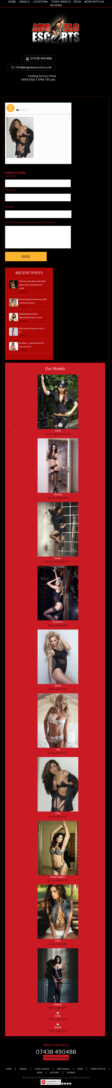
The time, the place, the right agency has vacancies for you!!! (32, 285)
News (39, 1072)
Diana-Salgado (57, 877)
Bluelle (57, 1027)
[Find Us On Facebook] (62, 1084)
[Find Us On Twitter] (65, 1084)
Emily (58, 1016)
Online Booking (56, 1057)
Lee (58, 749)
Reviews (56, 5)
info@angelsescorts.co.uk (33, 67)
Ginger (57, 558)
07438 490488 (41, 58)
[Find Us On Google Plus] (68, 1084)
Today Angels (42, 1069)
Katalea (58, 1004)
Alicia (58, 430)
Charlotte (58, 622)
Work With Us (98, 1069)
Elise (57, 813)
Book (80, 1069)
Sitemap (71, 1072)
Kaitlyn (57, 685)
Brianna (58, 494)
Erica (58, 940)
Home (9, 1069)
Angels (23, 1069)
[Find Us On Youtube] (70, 1084)
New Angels (63, 1069)
